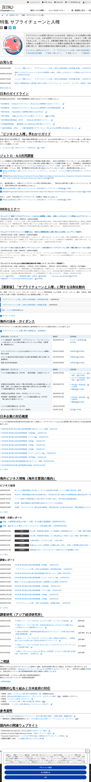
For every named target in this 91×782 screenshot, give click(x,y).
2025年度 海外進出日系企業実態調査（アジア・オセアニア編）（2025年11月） (29, 453)
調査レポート (72, 53)
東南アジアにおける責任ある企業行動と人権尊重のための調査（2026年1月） (42, 582)
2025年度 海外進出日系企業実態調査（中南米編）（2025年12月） (24, 433)
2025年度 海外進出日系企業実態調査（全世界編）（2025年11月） (24, 457)
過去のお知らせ (5, 88)
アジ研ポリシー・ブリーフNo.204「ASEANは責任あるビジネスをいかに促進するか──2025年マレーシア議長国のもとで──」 (44, 626)
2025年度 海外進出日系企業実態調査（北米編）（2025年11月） (23, 449)
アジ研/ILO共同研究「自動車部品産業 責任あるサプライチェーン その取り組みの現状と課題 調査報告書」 (44, 633)
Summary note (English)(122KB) (64, 276)
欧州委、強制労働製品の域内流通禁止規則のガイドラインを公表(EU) (39, 503)
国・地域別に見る (12, 15)
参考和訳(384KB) (77, 357)
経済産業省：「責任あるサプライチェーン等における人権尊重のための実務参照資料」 (31, 108)
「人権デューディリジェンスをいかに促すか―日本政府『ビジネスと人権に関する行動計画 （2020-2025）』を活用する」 (45, 652)
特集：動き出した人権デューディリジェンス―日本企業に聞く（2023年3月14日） (35, 526)
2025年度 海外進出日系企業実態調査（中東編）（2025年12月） (23, 445)
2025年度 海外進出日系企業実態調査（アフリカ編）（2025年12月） (25, 437)
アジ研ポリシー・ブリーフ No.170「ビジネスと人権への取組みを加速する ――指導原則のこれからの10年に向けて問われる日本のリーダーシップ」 (45, 639)
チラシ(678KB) (7, 276)
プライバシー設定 (45, 767)
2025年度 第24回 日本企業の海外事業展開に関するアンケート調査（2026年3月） (30, 429)
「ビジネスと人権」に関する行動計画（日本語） (25, 701)
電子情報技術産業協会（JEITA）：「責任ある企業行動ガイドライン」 (25, 120)
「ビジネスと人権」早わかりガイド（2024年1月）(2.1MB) (23, 148)
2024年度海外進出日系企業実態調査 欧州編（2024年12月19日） (24, 465)
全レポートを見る (9, 315)
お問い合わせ (48, 2)
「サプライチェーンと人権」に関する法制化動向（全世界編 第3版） (25, 299)
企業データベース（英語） (43, 733)
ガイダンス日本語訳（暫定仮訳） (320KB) (80, 379)
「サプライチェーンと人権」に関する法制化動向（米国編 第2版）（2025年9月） (43, 603)
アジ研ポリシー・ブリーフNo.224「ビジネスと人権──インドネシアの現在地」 (42, 621)
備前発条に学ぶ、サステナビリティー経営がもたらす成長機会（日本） (55, 550)
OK (45, 777)
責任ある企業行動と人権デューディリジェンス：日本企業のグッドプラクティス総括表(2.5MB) (37, 200)
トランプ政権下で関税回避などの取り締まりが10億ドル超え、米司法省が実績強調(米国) (46, 499)
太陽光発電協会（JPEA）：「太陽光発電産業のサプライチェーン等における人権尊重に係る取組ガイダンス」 (39, 128)
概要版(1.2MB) (77, 389)
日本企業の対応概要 (35, 53)
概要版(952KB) (77, 402)
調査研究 (86, 53)
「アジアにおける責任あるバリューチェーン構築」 (43, 166)
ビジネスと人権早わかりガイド (38, 50)
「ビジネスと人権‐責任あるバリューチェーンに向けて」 (30, 704)
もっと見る (4, 469)
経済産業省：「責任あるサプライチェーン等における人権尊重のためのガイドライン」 (31, 104)
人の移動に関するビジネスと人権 (30, 738)
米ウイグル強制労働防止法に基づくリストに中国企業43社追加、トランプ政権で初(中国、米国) (48, 490)
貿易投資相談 (6, 681)
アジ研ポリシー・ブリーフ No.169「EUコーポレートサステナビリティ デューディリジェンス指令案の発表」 (45, 646)
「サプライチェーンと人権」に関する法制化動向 (73, 50)
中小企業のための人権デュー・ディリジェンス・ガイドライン (53, 719)
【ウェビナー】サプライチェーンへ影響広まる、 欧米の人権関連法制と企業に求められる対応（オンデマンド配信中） (41, 232)
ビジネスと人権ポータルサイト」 (19, 699)
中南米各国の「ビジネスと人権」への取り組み (46, 540)
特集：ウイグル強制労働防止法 (12, 310)
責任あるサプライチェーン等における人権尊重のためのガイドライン (42, 669)
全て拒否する (45, 772)
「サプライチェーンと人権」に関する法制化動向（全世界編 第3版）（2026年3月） (44, 569)
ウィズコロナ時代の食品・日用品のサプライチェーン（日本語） (42, 736)
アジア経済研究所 (72, 2)
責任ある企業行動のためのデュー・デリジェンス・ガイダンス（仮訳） (32, 696)
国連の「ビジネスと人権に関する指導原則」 (23, 694)
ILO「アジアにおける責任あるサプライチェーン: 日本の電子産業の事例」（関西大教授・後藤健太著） (37, 716)
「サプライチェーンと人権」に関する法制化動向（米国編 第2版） (25, 305)
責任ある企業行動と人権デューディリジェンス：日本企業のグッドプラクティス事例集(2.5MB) (37, 188)
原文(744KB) (75, 409)
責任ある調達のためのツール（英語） (35, 731)
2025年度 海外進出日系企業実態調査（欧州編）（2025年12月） (23, 441)
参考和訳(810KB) (77, 363)
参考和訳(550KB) (77, 351)
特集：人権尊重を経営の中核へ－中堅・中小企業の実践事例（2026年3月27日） (34, 522)
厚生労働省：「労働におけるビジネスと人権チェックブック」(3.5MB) (28, 116)
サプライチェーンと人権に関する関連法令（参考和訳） (25, 331)
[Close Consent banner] (87, 751)
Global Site (59, 2)
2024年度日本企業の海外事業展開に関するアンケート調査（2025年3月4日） (28, 461)
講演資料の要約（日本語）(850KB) (33, 276)
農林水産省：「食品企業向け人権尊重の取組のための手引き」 (23, 112)
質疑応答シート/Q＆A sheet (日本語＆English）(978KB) (22, 279)
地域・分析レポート (55, 53)
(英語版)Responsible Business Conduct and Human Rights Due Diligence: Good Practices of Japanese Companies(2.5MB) (47, 191)
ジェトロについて (34, 2)
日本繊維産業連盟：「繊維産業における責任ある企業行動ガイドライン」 (27, 124)
